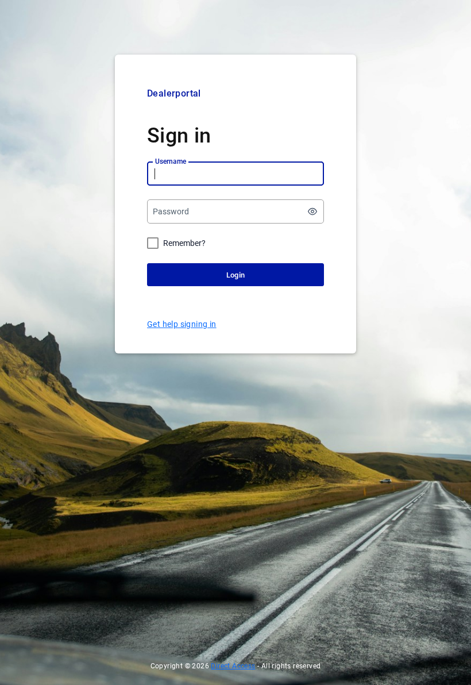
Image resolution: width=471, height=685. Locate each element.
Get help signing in (182, 324)
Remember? (184, 243)
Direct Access (233, 666)
